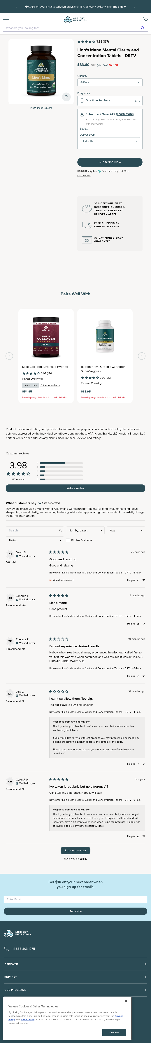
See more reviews (75, 850)
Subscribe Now (110, 162)
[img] (49, 503)
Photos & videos (81, 540)
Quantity (82, 76)
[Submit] (144, 28)
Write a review (75, 488)
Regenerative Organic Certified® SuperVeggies (103, 369)
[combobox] (75, 28)
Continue (114, 1032)
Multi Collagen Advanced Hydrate (45, 367)
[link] (93, 41)
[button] (60, 463)
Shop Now (119, 7)
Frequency (83, 93)
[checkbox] (85, 540)
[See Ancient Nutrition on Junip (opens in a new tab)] (83, 858)
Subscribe (75, 911)
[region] (67, 1018)
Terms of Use (27, 1019)
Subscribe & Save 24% (100, 114)
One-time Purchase (98, 100)
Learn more (83, 175)
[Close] (126, 1001)
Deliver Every (87, 135)
